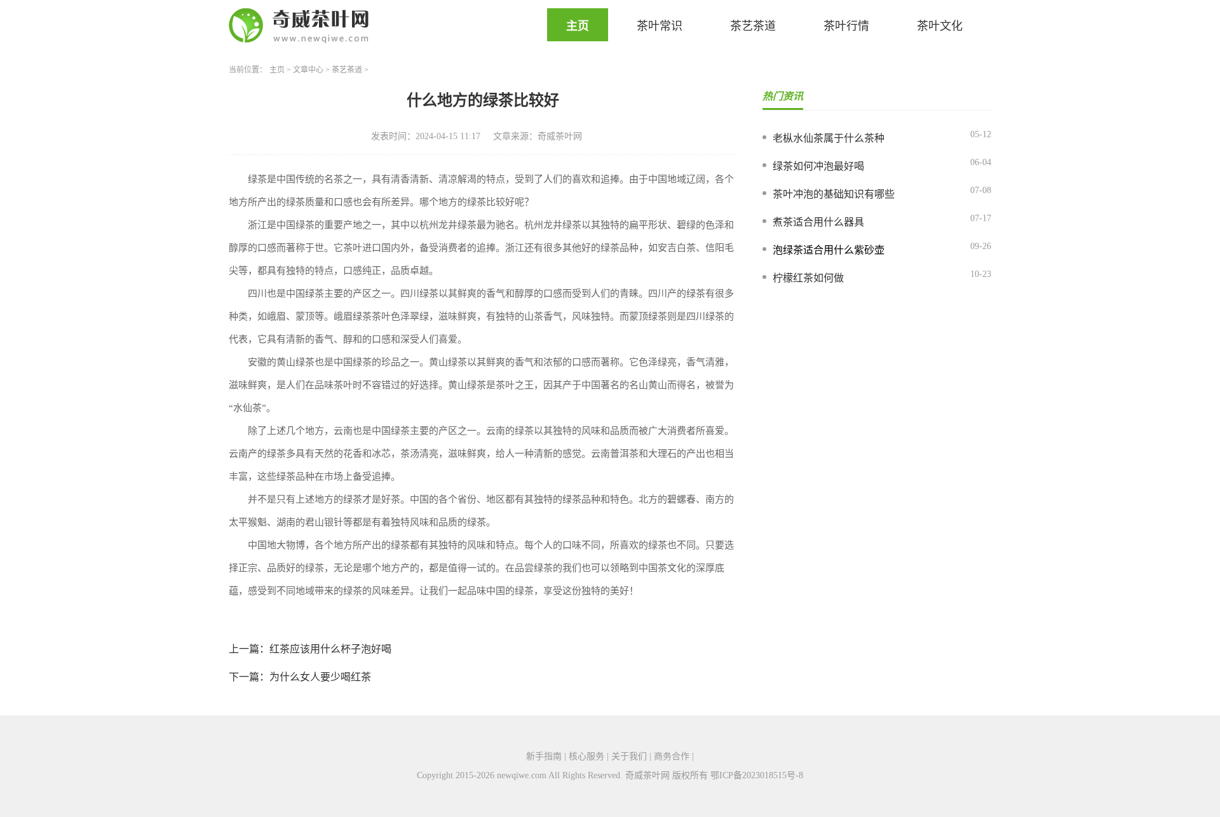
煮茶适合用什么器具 (818, 222)
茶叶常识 (659, 26)
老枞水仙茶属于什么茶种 (828, 138)
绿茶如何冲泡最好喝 (818, 166)
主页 (577, 26)
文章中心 (308, 69)
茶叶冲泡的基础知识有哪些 (834, 194)
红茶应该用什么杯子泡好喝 (330, 649)
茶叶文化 (940, 26)
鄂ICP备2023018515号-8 (756, 775)
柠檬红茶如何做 (808, 278)
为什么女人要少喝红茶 (320, 677)
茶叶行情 (846, 26)
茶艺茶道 (753, 26)
